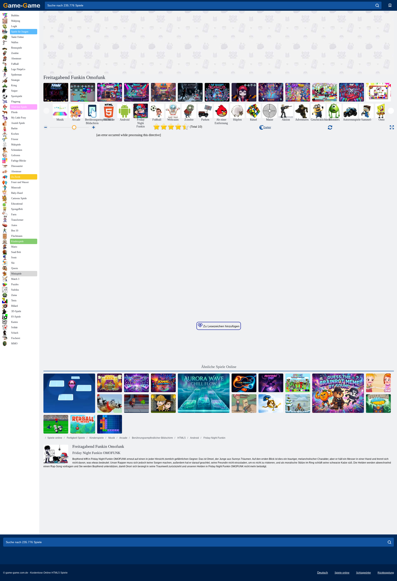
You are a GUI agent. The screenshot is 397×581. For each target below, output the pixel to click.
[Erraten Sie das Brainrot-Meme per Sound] (338, 393)
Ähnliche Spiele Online (218, 367)
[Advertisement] (131, 42)
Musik (111, 437)
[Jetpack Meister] (136, 403)
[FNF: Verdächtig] (82, 92)
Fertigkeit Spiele (75, 437)
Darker (267, 127)
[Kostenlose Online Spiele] (21, 5)
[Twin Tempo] (244, 383)
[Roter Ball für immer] (82, 424)
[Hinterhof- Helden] (244, 403)
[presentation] (46, 111)
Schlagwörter (363, 572)
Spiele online (54, 437)
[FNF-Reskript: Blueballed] (217, 92)
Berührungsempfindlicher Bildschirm (152, 437)
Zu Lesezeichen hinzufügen (220, 326)
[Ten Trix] (109, 424)
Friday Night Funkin (214, 437)
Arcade (123, 437)
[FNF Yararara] (244, 92)
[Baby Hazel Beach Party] (378, 383)
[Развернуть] (392, 127)
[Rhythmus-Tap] (270, 383)
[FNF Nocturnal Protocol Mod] (190, 92)
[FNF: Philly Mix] (163, 92)
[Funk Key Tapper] (136, 383)
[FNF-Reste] (55, 92)
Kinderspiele (96, 437)
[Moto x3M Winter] (297, 403)
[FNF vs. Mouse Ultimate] (324, 92)
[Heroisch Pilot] (109, 403)
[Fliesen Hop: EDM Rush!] (69, 393)
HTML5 (181, 437)
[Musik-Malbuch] (378, 92)
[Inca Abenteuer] (163, 403)
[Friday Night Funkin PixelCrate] (109, 92)
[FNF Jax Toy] (270, 92)
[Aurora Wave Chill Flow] (204, 393)
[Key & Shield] (270, 403)
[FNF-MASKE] (351, 92)
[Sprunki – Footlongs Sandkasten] (297, 383)
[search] (377, 5)
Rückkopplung (386, 572)
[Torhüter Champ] (55, 424)
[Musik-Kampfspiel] (136, 92)
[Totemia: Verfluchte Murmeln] (378, 403)
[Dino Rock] (109, 383)
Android (194, 437)
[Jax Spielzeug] (297, 92)
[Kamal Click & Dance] (163, 383)
